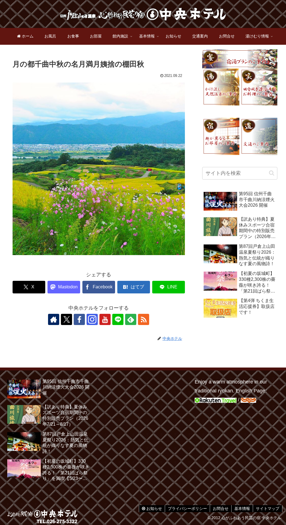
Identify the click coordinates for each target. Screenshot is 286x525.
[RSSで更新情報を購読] (143, 319)
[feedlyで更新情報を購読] (130, 319)
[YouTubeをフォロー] (105, 319)
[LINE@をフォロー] (117, 319)
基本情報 (242, 508)
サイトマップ (267, 508)
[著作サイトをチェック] (53, 319)
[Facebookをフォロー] (79, 319)
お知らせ (153, 508)
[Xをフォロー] (66, 319)
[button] (272, 173)
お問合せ (220, 508)
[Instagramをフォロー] (92, 319)
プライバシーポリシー (187, 508)
